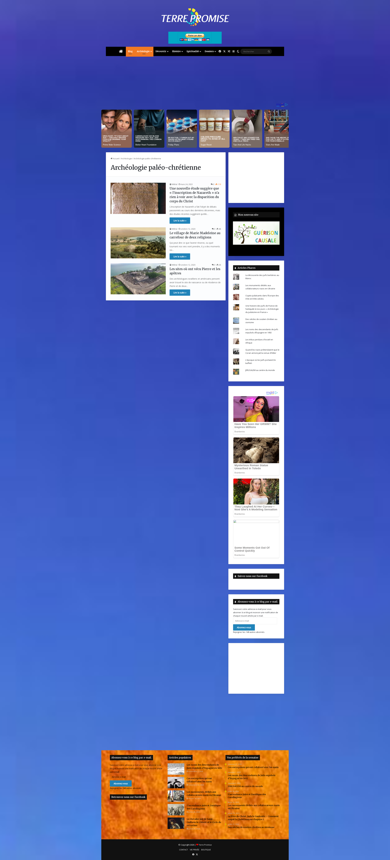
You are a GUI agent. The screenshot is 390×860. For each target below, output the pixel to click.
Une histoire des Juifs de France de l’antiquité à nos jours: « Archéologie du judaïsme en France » (262, 309)
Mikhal (174, 184)
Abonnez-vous (244, 627)
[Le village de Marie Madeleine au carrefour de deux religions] (138, 242)
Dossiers (209, 51)
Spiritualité (193, 51)
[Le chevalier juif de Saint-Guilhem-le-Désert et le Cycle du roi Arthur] (176, 823)
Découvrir (161, 51)
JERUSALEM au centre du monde (260, 370)
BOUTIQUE (206, 849)
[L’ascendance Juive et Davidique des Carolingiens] (176, 809)
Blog (130, 51)
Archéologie (143, 51)
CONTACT (183, 849)
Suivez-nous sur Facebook (252, 576)
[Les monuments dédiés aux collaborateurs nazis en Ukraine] (176, 796)
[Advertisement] (195, 80)
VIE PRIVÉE (194, 849)
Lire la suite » (179, 220)
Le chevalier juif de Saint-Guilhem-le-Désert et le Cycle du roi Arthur (204, 822)
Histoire (176, 51)
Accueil (115, 158)
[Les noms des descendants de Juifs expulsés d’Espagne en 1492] (176, 769)
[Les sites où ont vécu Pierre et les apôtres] (138, 278)
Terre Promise (205, 844)
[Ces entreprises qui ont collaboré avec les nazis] (176, 782)
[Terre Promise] (195, 17)
